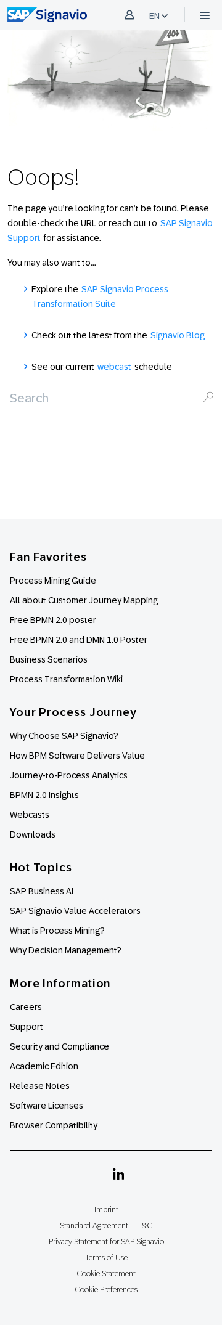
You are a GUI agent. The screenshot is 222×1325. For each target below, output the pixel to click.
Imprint (106, 1209)
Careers (26, 1007)
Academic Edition (44, 1066)
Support (26, 1027)
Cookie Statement (106, 1273)
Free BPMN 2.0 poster (53, 620)
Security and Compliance (59, 1046)
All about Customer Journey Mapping (84, 600)
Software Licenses (46, 1106)
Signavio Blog (177, 335)
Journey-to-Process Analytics (70, 775)
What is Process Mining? (57, 931)
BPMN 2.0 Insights (44, 795)
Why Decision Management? (65, 950)
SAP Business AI (41, 891)
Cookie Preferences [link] (106, 1289)
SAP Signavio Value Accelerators (75, 911)
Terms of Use (106, 1257)
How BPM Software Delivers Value (77, 755)
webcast (114, 367)
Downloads (33, 834)
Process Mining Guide (53, 580)
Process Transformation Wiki (66, 679)
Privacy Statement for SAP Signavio (106, 1241)
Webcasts (29, 815)
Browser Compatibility (53, 1125)
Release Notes (40, 1086)
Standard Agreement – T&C (106, 1225)
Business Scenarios (49, 659)
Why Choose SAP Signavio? (64, 736)
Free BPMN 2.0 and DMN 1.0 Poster (78, 640)
